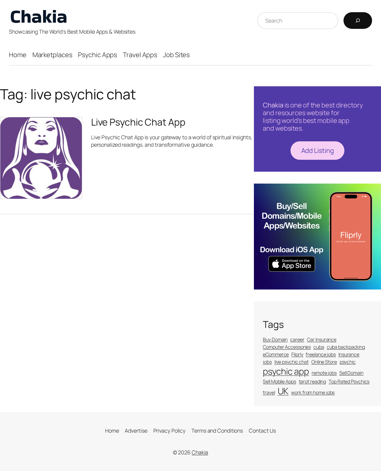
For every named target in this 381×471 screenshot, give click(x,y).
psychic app (286, 371)
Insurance (348, 354)
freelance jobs (321, 354)
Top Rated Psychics (349, 381)
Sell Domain (351, 373)
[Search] (357, 20)
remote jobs (324, 373)
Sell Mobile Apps (279, 381)
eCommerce (276, 354)
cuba (318, 347)
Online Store (324, 362)
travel (269, 392)
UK (283, 391)
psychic (348, 362)
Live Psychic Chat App (138, 122)
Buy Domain (275, 339)
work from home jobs (313, 392)
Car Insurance (321, 339)
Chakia (200, 452)
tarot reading (312, 381)
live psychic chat (291, 362)
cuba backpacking (346, 347)
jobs (267, 362)
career (297, 339)
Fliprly (297, 354)
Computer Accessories (287, 347)
